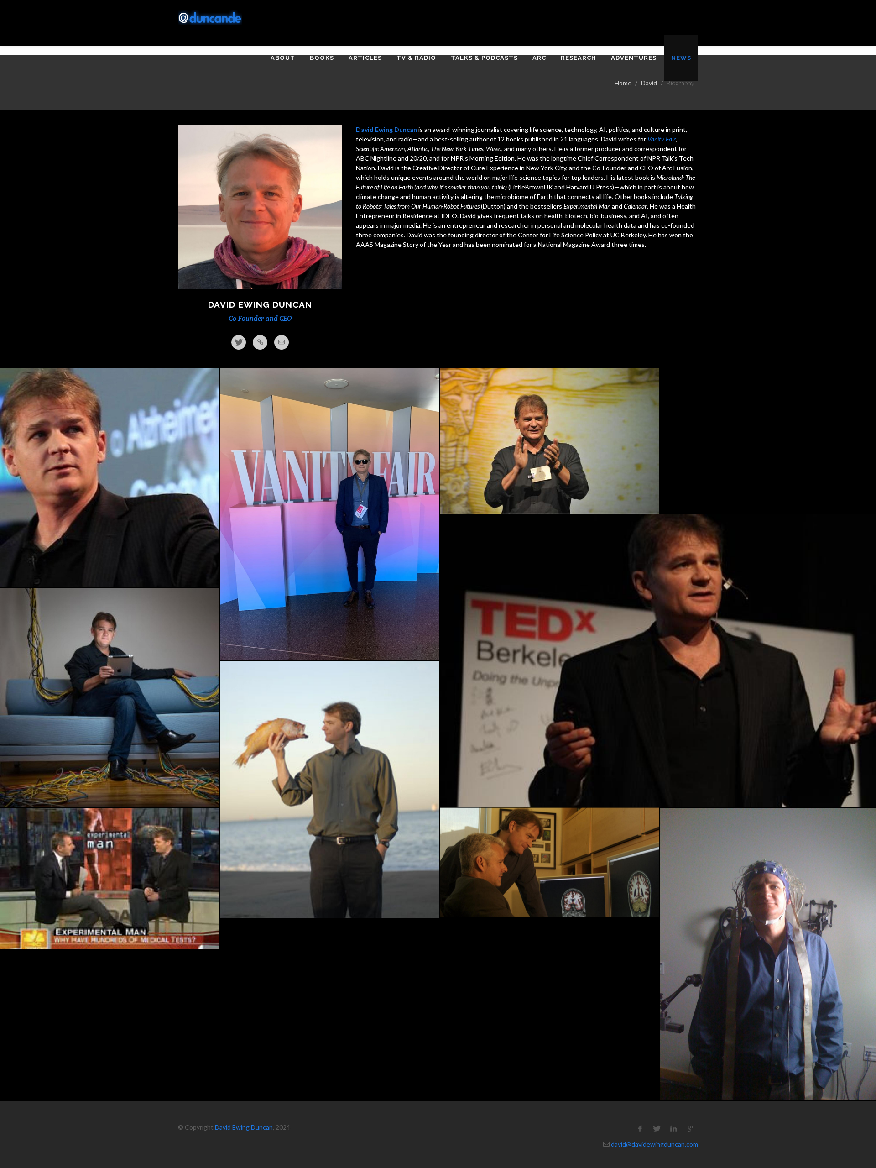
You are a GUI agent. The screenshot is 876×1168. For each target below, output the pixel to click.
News (681, 57)
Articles (365, 57)
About (283, 57)
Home (623, 83)
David (649, 83)
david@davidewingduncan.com (654, 1144)
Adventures (634, 57)
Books (322, 57)
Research (578, 57)
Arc (539, 57)
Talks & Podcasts (484, 57)
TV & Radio (416, 57)
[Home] (210, 17)
